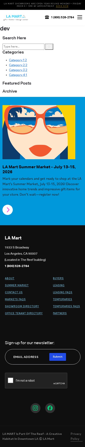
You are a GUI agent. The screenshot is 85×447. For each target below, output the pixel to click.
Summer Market (17, 285)
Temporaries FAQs (66, 306)
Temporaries (62, 299)
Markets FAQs (15, 299)
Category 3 (18, 70)
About (9, 278)
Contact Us (14, 292)
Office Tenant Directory (24, 313)
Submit (58, 356)
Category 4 (18, 75)
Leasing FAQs (62, 292)
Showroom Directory (22, 306)
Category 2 (18, 65)
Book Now (62, 6)
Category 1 (18, 60)
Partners (60, 313)
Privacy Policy (76, 436)
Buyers (58, 278)
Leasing (59, 285)
